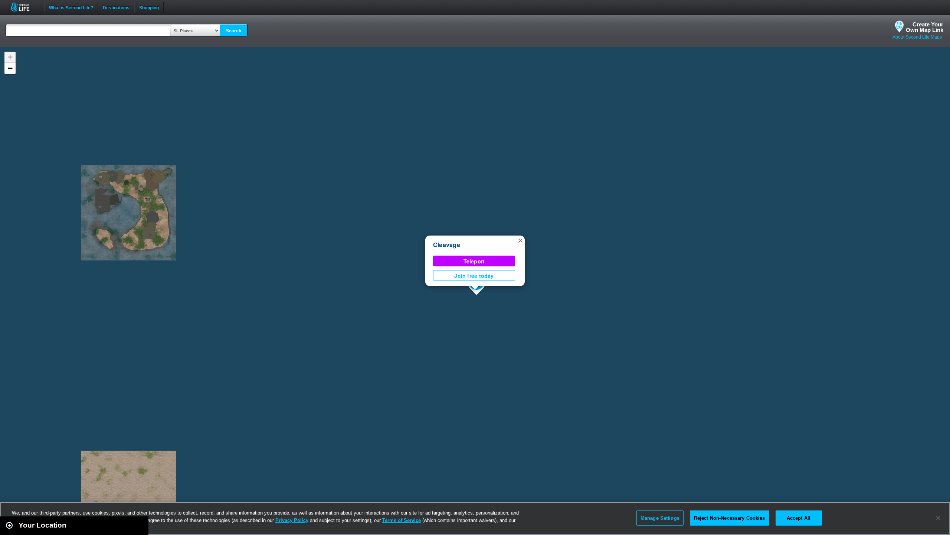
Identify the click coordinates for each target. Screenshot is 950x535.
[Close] (938, 518)
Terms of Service (401, 520)
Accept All (798, 518)
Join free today (474, 275)
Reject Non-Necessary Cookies (729, 518)
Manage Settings (660, 518)
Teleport (474, 261)
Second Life (24, 7)
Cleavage (446, 244)
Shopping (149, 7)
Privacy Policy (291, 520)
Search (233, 30)
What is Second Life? (71, 7)
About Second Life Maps (917, 37)
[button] (520, 240)
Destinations (116, 7)
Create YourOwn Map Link (924, 27)
